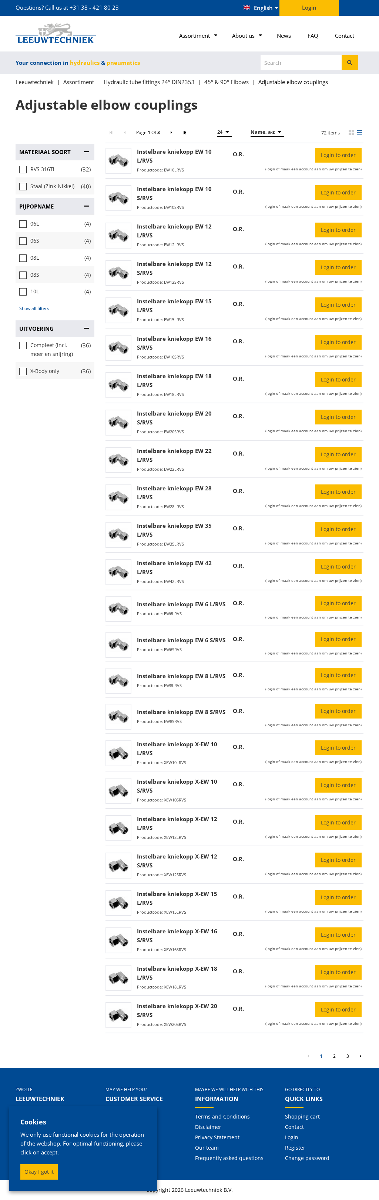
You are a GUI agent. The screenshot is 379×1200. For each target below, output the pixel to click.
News (284, 35)
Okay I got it (39, 1171)
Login (291, 1137)
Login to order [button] (338, 155)
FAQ (313, 35)
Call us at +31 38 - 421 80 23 (82, 7)
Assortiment (194, 35)
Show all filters (34, 308)
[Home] (55, 33)
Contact (344, 35)
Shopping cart (302, 1116)
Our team (207, 1147)
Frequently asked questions (229, 1157)
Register (295, 1147)
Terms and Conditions (222, 1116)
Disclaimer (208, 1126)
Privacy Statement (217, 1137)
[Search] (350, 62)
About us (243, 35)
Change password (307, 1157)
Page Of (148, 132)
